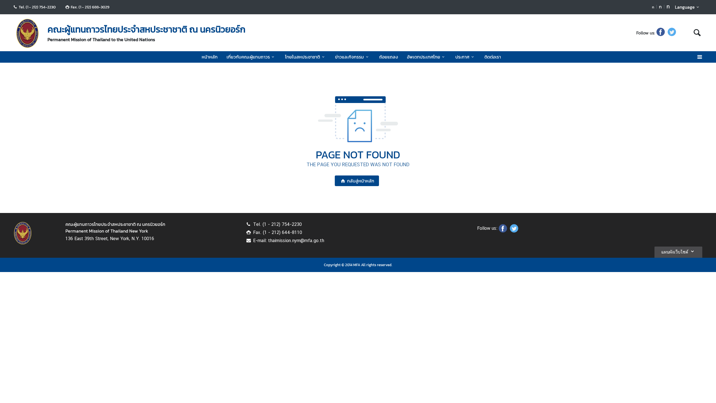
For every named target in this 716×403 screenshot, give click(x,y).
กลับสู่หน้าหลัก (360, 180)
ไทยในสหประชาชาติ (302, 56)
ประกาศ (462, 56)
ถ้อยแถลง (388, 56)
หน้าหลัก (210, 56)
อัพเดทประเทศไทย (423, 56)
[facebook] (660, 33)
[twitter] (671, 33)
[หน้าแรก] (27, 33)
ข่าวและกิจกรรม (349, 56)
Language (685, 7)
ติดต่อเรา (492, 56)
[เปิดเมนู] (699, 57)
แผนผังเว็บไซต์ (674, 252)
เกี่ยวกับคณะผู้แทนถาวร (248, 56)
